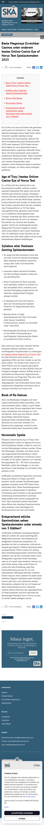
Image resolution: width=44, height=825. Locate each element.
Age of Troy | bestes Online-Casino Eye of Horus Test (18, 84)
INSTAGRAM (6, 724)
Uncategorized (7, 34)
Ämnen (4, 29)
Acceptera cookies (22, 813)
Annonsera (6, 703)
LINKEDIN (5, 720)
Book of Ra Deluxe (14, 98)
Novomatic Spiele (14, 103)
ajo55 (6, 807)
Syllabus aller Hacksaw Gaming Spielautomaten (17, 92)
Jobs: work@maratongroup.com (13, 745)
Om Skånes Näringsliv (25, 29)
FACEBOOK (6, 717)
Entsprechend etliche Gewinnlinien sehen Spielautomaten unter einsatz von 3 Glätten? (19, 112)
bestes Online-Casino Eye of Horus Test (23, 354)
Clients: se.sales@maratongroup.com (15, 741)
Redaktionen (12, 29)
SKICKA (33, 653)
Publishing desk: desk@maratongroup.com (17, 737)
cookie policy (30, 797)
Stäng (37, 765)
